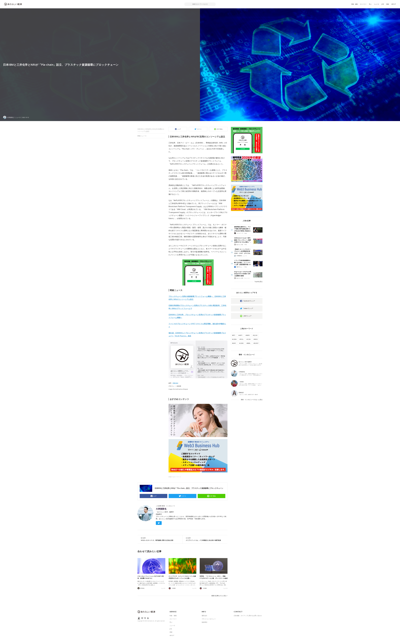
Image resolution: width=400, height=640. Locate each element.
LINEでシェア (247, 316)
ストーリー (363, 4)
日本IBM (175, 383)
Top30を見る (258, 281)
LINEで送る (219, 129)
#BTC (233, 335)
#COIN (249, 339)
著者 (387, 4)
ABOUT (393, 4)
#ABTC (240, 335)
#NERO (248, 335)
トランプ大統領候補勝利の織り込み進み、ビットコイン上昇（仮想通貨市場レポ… (243, 262)
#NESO (256, 339)
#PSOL (241, 339)
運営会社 (204, 616)
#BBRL (248, 343)
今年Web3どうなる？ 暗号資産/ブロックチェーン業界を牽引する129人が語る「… (242, 240)
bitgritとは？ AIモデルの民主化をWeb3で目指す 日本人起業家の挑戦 (242, 274)
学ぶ (370, 4)
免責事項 (204, 622)
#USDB (241, 343)
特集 (246, 233)
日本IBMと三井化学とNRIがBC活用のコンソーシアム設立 (151, 130)
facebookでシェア (249, 301)
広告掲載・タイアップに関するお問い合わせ (248, 616)
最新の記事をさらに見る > (219, 596)
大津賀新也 (161, 509)
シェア (179, 129)
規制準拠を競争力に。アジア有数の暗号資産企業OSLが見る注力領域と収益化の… (243, 229)
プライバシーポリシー (209, 619)
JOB (383, 4)
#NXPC (234, 343)
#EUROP (256, 343)
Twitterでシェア (248, 308)
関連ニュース (142, 136)
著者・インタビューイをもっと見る (251, 400)
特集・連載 (354, 4)
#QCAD (255, 335)
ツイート (199, 129)
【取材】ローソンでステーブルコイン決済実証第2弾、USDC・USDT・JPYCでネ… (242, 251)
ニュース (376, 4)
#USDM (234, 339)
